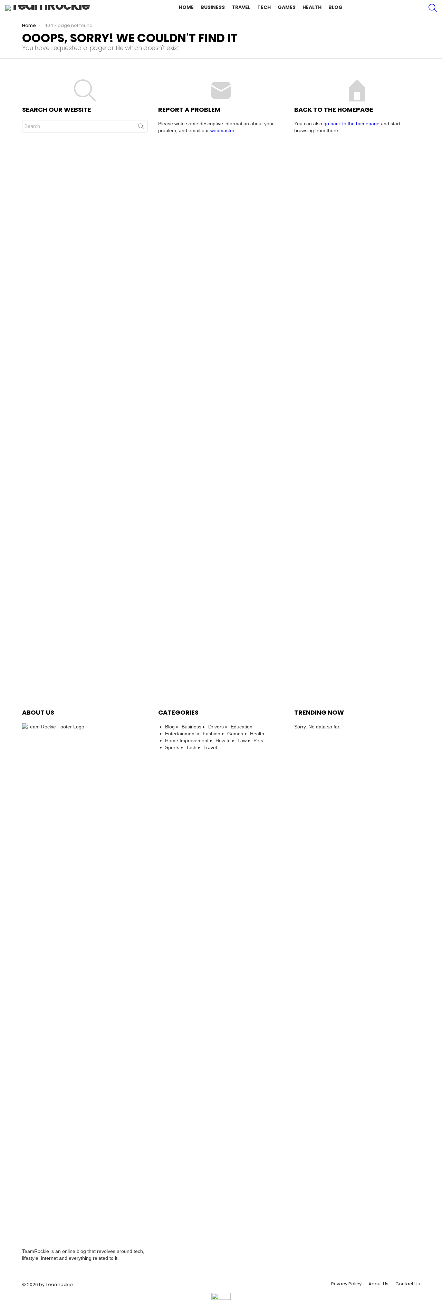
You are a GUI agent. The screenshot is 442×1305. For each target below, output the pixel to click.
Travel (241, 7)
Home (186, 7)
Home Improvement (187, 740)
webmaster (222, 130)
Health (311, 7)
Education (241, 726)
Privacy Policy (346, 1284)
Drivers (216, 726)
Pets (258, 740)
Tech (264, 7)
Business (213, 7)
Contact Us (407, 1284)
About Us (378, 1284)
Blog (335, 7)
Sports (172, 747)
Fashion (211, 733)
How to (223, 740)
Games (287, 7)
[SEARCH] (433, 8)
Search (141, 127)
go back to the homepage (351, 123)
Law (242, 740)
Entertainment (180, 733)
